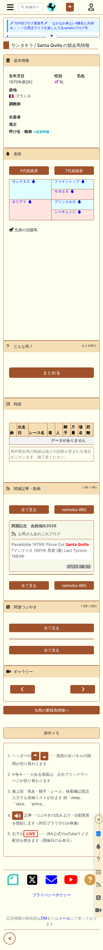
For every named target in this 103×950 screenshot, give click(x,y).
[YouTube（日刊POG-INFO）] (70, 879)
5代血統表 (29, 170)
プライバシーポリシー (51, 894)
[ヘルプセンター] (90, 879)
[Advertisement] (51, 295)
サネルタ (61, 191)
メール (64, 918)
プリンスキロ (65, 201)
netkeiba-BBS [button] (74, 509)
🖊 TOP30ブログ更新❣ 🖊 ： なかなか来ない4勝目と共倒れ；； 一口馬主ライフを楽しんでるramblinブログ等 (52, 25)
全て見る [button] (29, 509)
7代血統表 (74, 170)
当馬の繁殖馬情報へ (51, 710)
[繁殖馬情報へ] (33, 181)
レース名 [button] (36, 432)
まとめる (51, 372)
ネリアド (19, 201)
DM (44, 918)
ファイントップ (66, 181)
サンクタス (21, 181)
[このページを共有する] (10, 938)
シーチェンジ (65, 212)
